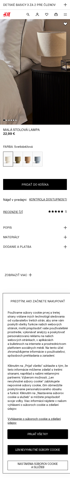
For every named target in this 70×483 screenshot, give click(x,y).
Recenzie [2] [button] (13, 212)
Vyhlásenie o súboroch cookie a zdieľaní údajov (34, 420)
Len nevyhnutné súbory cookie (37, 449)
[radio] (8, 159)
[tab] (4, 120)
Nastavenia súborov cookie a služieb (38, 465)
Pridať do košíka (35, 184)
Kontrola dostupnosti (48, 199)
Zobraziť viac (16, 275)
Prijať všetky (38, 434)
